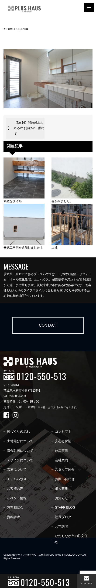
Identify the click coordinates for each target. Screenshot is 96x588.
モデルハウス (17, 479)
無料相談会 (15, 507)
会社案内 (61, 460)
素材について (17, 469)
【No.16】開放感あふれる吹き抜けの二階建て (29, 128)
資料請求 (13, 517)
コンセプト (63, 431)
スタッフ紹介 (65, 469)
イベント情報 (17, 498)
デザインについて (20, 460)
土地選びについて (20, 441)
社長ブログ (63, 517)
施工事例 (61, 450)
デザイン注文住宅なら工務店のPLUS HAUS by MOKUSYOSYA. (49, 555)
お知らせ (61, 498)
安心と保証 (63, 441)
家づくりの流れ (18, 431)
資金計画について (20, 450)
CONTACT (86, 583)
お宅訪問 (61, 526)
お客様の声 (15, 488)
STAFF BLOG (65, 507)
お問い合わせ (65, 479)
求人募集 (61, 488)
